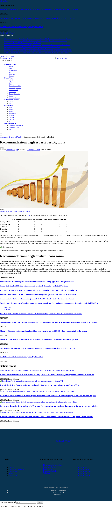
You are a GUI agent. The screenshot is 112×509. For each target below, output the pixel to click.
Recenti (7, 309)
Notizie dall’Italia (10, 64)
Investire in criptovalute (16, 125)
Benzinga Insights (12, 150)
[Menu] (1, 133)
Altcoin (11, 109)
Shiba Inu (11, 119)
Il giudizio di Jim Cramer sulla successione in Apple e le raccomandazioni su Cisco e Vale (32, 47)
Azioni (11, 66)
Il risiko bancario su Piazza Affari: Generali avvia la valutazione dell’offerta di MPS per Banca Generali (36, 53)
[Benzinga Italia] (55, 58)
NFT (10, 121)
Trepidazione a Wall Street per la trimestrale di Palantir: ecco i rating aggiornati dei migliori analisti (37, 282)
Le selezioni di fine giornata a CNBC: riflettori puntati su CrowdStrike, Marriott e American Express (37, 18)
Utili (10, 84)
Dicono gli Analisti (14, 94)
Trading (11, 96)
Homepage (4, 137)
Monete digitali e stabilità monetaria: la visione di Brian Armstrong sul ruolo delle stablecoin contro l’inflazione (41, 314)
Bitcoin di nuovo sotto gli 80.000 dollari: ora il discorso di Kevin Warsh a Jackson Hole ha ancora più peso (39, 9)
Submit (40, 502)
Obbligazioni (13, 70)
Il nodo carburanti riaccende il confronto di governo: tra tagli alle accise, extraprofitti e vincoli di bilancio (37, 45)
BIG (28, 215)
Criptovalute (8, 105)
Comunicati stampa (14, 98)
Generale (11, 76)
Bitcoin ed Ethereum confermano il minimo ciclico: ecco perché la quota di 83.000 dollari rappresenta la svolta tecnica (43, 331)
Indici (10, 68)
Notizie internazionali (11, 100)
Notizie (11, 107)
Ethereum (11, 117)
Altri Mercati (12, 92)
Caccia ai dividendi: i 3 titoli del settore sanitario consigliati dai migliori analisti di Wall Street (34, 286)
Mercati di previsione (15, 88)
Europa (11, 102)
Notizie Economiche (15, 86)
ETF (10, 72)
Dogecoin (12, 115)
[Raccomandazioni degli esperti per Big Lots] (44, 208)
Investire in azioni (14, 127)
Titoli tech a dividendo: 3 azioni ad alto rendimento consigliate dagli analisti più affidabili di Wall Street (38, 294)
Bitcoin (11, 111)
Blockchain (12, 113)
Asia (10, 104)
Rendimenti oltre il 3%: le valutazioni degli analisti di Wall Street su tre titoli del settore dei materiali (37, 299)
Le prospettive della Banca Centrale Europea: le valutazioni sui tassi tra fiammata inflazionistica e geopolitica (38, 51)
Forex (10, 129)
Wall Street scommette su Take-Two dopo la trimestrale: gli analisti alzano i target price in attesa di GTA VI (39, 290)
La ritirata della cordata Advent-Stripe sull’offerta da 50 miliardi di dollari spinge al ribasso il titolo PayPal (37, 49)
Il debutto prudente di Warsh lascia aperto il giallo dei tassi (21, 27)
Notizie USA (8, 78)
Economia (12, 74)
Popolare (7, 307)
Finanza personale (10, 123)
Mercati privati (13, 90)
